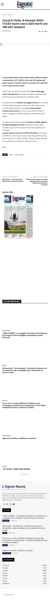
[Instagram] (7, 504)
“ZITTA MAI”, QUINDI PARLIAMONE (16, 469)
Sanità (10, 15)
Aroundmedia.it (9, 594)
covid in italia (19, 154)
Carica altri (24, 474)
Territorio (6, 330)
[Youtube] (13, 504)
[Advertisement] (25, 270)
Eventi (4, 365)
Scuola (4, 400)
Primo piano (6, 435)
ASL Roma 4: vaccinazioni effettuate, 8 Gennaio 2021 (12, 180)
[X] (10, 504)
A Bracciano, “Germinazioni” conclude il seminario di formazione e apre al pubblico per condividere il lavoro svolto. (24, 370)
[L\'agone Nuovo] (25, 4)
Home (4, 15)
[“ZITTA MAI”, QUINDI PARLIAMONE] (25, 453)
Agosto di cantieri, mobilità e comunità (19, 438)
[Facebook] (4, 504)
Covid (11, 154)
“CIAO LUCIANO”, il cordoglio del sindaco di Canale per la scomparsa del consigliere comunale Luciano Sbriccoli (25, 335)
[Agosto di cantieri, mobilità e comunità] (25, 422)
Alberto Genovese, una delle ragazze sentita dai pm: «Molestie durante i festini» (37, 182)
